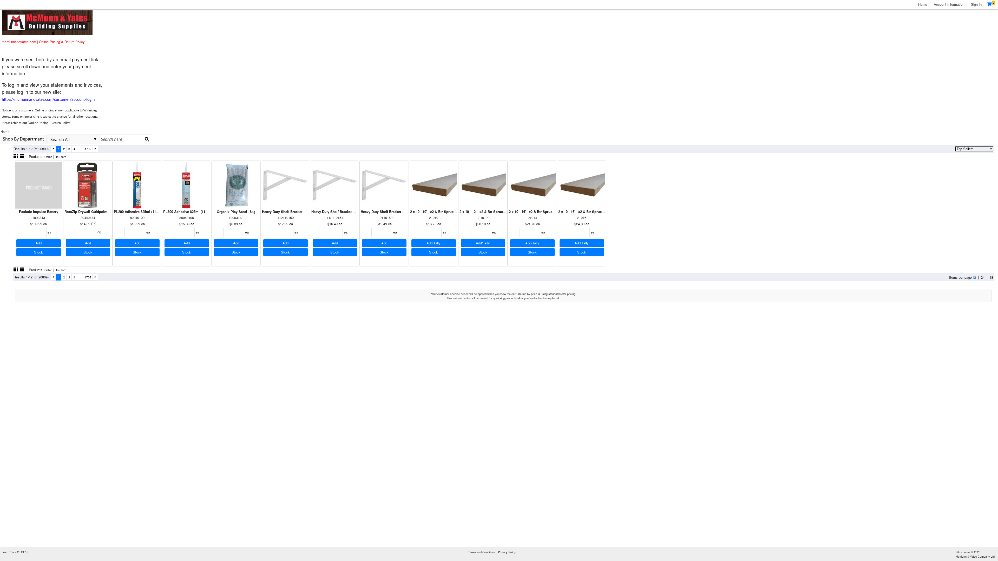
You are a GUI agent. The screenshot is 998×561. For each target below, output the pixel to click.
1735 (88, 149)
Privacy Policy (507, 552)
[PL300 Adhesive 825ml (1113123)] (186, 184)
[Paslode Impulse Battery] (38, 184)
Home (922, 4)
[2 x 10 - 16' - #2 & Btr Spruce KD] (581, 184)
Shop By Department (23, 139)
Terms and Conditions (482, 552)
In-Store (61, 157)
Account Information (949, 4)
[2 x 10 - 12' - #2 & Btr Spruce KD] (482, 184)
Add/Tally (433, 243)
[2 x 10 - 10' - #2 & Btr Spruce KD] (433, 184)
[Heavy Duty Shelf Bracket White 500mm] (384, 184)
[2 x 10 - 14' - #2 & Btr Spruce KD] (532, 184)
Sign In (976, 4)
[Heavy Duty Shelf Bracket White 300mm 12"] (285, 184)
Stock (38, 252)
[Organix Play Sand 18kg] (236, 184)
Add (39, 243)
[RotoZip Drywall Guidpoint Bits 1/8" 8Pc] (87, 184)
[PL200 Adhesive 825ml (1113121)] (137, 184)
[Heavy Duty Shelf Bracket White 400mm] (334, 184)
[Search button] (147, 139)
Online (48, 157)
